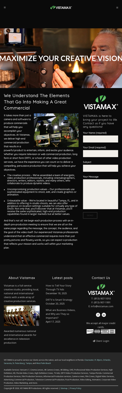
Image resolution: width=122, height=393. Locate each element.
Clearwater (89, 360)
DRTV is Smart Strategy (59, 299)
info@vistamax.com (102, 306)
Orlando (106, 360)
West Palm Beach (43, 363)
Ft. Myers (98, 360)
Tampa (29, 363)
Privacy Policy (75, 388)
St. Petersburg (18, 363)
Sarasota (8, 363)
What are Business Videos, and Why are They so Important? (60, 313)
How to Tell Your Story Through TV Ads (58, 287)
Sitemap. (64, 388)
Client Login (102, 341)
